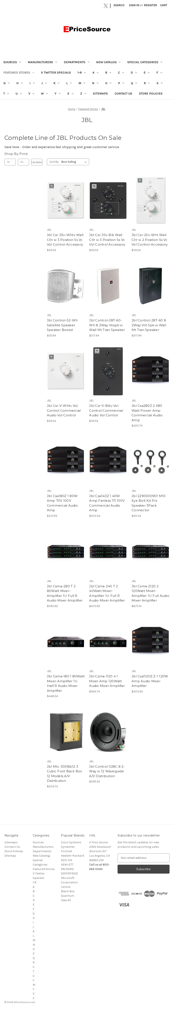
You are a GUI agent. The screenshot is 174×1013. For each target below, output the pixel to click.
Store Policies (151, 93)
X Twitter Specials (56, 72)
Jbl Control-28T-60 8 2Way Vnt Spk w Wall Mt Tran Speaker (149, 325)
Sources (10, 62)
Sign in (134, 5)
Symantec (68, 847)
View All (66, 900)
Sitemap (10, 855)
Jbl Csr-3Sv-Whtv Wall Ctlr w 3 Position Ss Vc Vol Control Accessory (65, 239)
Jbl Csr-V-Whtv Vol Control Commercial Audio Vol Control (64, 410)
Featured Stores (16, 72)
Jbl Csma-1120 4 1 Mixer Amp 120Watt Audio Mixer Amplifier (107, 681)
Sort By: (54, 161)
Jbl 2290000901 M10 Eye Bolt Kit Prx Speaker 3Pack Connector (149, 503)
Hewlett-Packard (72, 855)
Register (150, 5)
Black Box (67, 891)
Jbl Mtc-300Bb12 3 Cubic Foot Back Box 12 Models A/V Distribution (64, 773)
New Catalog (106, 62)
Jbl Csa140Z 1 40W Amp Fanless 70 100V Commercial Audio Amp (107, 503)
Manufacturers (40, 62)
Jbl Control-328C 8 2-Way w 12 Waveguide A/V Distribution (107, 771)
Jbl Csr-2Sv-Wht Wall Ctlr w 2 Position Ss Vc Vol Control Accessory (150, 239)
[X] (106, 6)
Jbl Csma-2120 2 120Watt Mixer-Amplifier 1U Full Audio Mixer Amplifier (150, 593)
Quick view (65, 197)
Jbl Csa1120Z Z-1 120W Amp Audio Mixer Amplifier (150, 681)
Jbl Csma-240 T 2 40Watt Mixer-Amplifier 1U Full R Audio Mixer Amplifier (107, 593)
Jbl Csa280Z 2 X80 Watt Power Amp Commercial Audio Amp (147, 413)
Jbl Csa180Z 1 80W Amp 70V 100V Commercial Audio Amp (62, 503)
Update (36, 162)
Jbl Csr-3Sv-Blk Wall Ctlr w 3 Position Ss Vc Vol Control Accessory (107, 239)
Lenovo (66, 887)
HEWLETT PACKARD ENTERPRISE (69, 869)
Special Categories (142, 62)
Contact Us (123, 93)
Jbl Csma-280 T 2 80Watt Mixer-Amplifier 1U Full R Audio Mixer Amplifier (65, 593)
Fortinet (66, 851)
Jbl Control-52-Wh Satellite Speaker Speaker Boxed (62, 325)
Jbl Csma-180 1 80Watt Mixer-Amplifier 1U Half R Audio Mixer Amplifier (66, 683)
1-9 (80, 72)
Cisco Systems (71, 842)
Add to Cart (66, 204)
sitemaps (100, 93)
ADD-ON (66, 860)
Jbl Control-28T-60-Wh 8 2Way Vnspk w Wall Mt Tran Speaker (107, 325)
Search (119, 5)
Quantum (67, 896)
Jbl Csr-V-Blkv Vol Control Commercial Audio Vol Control (106, 410)
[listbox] (75, 162)
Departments (74, 62)
